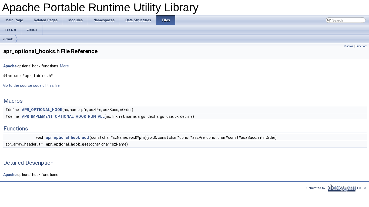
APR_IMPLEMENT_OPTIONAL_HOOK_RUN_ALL (63, 116)
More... (65, 66)
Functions (361, 46)
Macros (348, 46)
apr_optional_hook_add (67, 137)
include (8, 39)
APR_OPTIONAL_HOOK (42, 110)
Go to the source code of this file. (32, 85)
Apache (9, 66)
